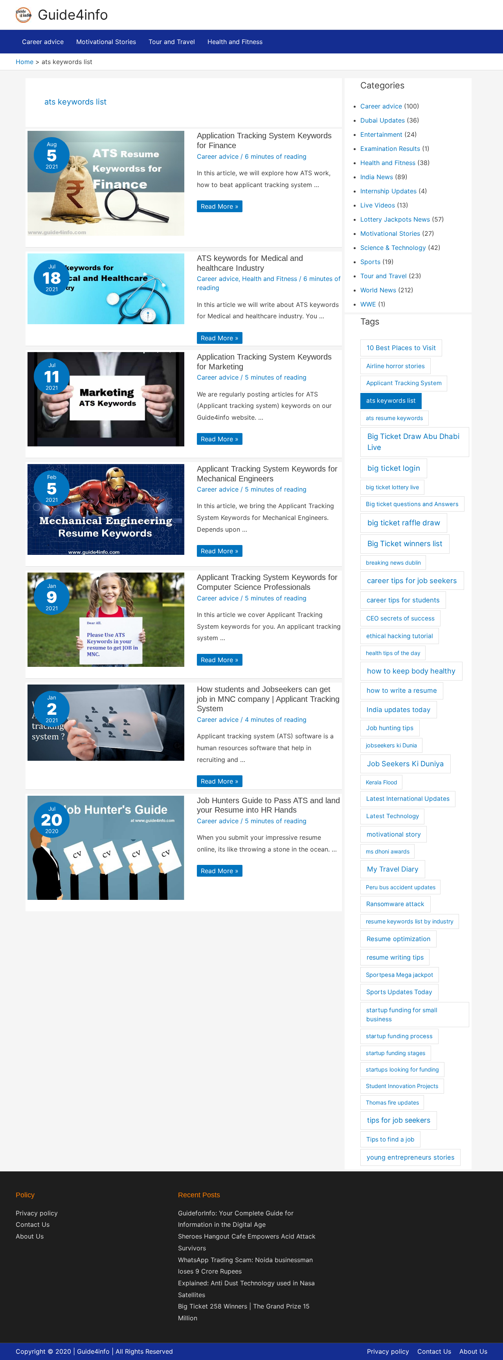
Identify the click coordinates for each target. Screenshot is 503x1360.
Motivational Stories (390, 233)
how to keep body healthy (411, 670)
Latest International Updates (408, 798)
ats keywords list (391, 400)
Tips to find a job (390, 1139)
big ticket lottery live (392, 487)
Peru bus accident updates (400, 887)
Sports (370, 262)
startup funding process (399, 1036)
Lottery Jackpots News (395, 219)
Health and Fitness (269, 279)
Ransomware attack (395, 904)
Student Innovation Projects (402, 1086)
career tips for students (403, 600)
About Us (30, 1236)
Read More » (219, 206)
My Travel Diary (393, 869)
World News (378, 290)
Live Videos (377, 205)
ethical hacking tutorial (399, 636)
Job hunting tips (389, 728)
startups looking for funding (402, 1069)
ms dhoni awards (387, 851)
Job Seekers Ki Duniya (405, 763)
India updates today (398, 709)
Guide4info (73, 14)
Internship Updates (388, 191)
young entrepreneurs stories (411, 1157)
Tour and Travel (383, 276)
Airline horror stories (395, 366)
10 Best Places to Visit (401, 348)
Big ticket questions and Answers (412, 504)
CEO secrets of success (400, 618)
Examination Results (390, 148)
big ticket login (393, 468)
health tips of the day (393, 653)
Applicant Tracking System (404, 383)
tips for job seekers (398, 1120)
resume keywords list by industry (409, 921)
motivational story (394, 834)
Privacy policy (37, 1213)
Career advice (218, 156)
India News (376, 177)
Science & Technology (393, 247)
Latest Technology (392, 816)
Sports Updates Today (399, 992)
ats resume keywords (394, 418)
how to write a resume (402, 690)
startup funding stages (396, 1053)
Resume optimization (399, 939)
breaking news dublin (393, 562)
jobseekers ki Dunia (391, 745)
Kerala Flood (381, 782)
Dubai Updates (382, 120)
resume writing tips (395, 957)
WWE (368, 304)
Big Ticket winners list (404, 543)
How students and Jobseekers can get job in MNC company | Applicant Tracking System (268, 699)
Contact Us (33, 1224)
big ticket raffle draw (403, 522)
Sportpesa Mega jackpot (399, 974)
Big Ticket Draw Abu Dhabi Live (413, 442)
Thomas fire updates (392, 1102)
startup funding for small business (401, 1014)
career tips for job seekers (412, 580)
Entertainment (381, 134)
